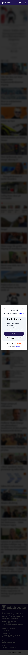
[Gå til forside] (6, 3)
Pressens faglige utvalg (9, 621)
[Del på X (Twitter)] (14, 51)
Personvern (5, 624)
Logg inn (14, 313)
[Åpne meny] (25, 3)
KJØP (14, 334)
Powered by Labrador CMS (14, 652)
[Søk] (20, 2)
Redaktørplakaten (7, 623)
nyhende (14, 57)
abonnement (17, 346)
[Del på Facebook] (11, 51)
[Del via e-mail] (16, 51)
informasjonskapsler (17, 624)
